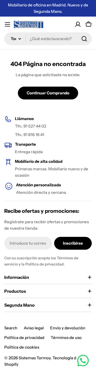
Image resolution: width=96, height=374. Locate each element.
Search (10, 327)
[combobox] (48, 38)
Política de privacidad (24, 337)
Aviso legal (34, 327)
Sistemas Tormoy (35, 357)
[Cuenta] (78, 24)
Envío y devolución (67, 327)
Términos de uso (66, 337)
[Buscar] (84, 39)
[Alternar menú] (7, 24)
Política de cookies (21, 347)
